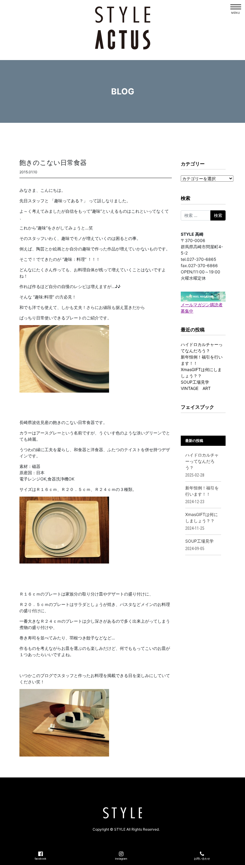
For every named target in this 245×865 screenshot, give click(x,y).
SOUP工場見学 (195, 382)
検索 (185, 198)
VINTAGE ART (196, 388)
